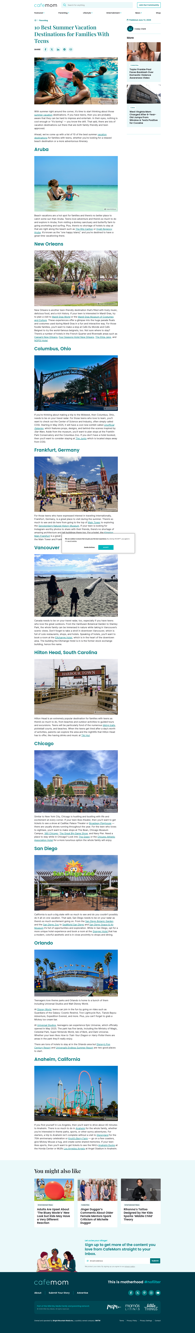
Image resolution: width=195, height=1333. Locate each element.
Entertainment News (45, 1205)
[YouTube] (158, 1293)
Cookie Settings (89, 547)
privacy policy (130, 1266)
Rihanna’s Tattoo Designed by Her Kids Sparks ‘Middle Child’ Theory (138, 1214)
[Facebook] (131, 1293)
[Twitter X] (137, 1293)
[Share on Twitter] (52, 49)
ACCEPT (106, 547)
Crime (132, 108)
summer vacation (43, 114)
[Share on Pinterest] (64, 49)
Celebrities (134, 65)
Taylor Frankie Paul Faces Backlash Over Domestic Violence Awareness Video (141, 73)
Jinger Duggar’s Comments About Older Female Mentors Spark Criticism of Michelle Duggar (96, 1216)
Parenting (43, 20)
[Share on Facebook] (45, 49)
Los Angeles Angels (74, 1148)
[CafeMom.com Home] (45, 5)
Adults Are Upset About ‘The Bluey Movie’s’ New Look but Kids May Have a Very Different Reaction (53, 1216)
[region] (98, 543)
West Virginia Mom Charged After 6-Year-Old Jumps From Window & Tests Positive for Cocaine (144, 117)
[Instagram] (151, 1293)
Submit (155, 1260)
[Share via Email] (70, 49)
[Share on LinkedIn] (58, 49)
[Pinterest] (144, 1293)
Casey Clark (140, 29)
